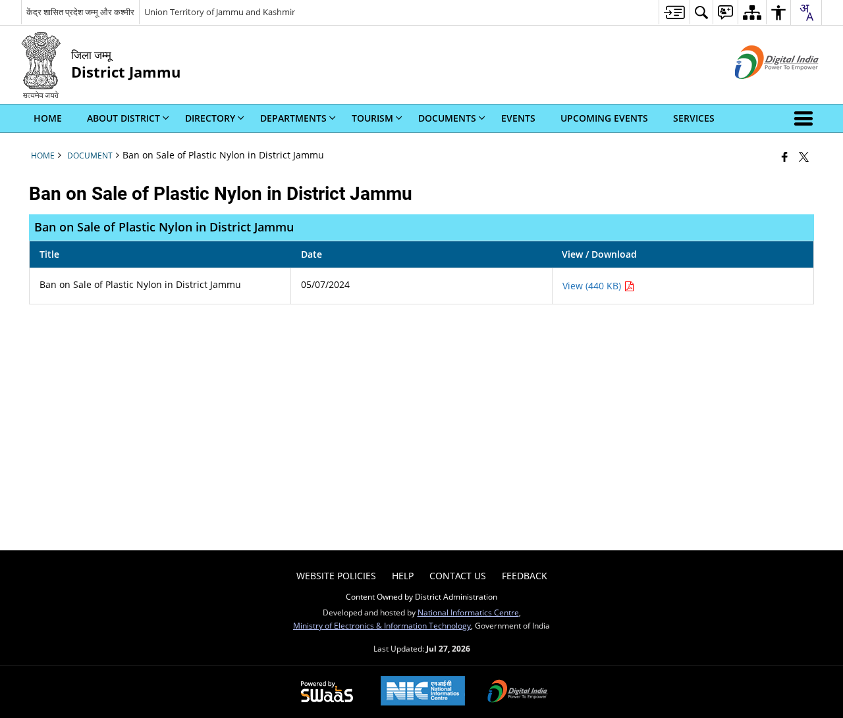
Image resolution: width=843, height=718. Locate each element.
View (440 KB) (593, 285)
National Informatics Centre (468, 612)
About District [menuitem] (123, 118)
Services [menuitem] (694, 118)
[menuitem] (674, 12)
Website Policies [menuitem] (336, 575)
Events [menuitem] (518, 118)
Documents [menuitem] (447, 118)
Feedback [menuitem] (524, 575)
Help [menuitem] (403, 575)
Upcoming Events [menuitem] (604, 118)
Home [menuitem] (48, 118)
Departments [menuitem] (293, 118)
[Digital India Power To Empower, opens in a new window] (517, 692)
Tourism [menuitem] (372, 118)
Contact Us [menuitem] (457, 575)
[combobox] (806, 12)
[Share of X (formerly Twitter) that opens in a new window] (804, 156)
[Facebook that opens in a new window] (784, 156)
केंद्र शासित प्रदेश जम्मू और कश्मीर (80, 12)
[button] (806, 118)
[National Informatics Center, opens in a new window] (423, 692)
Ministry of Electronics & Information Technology (382, 625)
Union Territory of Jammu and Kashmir (219, 12)
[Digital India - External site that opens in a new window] (760, 90)
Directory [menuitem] (210, 118)
